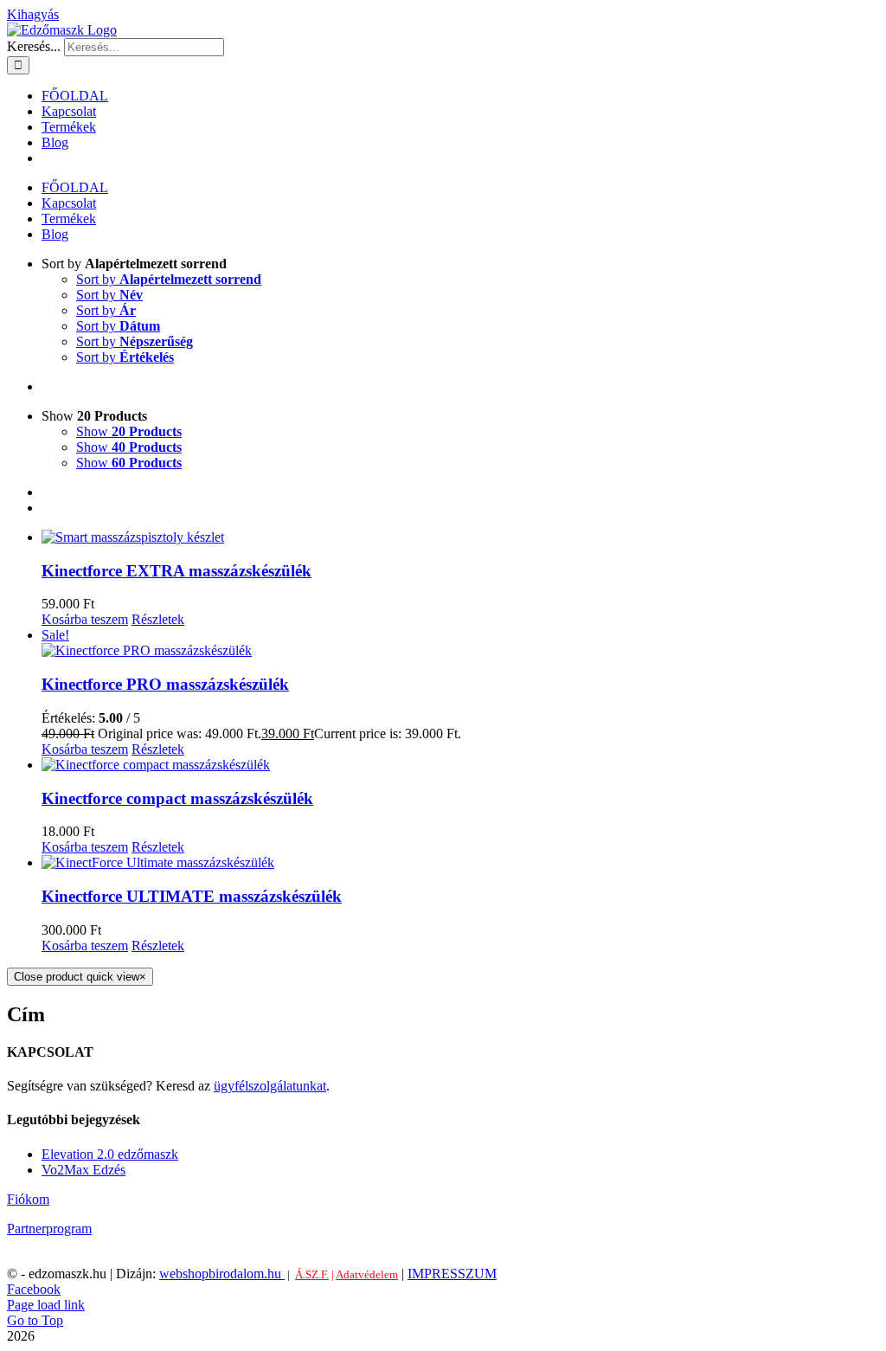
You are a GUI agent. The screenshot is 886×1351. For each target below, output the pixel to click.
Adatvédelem (367, 1274)
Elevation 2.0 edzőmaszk (110, 1154)
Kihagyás (33, 14)
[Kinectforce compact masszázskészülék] (460, 765)
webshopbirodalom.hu (222, 1273)
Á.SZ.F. (312, 1274)
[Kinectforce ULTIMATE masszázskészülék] (460, 863)
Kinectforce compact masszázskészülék (177, 798)
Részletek (158, 619)
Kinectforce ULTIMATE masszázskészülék (192, 896)
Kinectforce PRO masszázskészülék (165, 684)
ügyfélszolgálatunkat (270, 1085)
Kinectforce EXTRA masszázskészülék (176, 571)
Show (129, 431)
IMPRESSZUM (452, 1273)
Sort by (168, 279)
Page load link (46, 1304)
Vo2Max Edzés (83, 1169)
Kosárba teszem (85, 619)
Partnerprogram (49, 1228)
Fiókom (28, 1199)
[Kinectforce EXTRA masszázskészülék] (460, 537)
